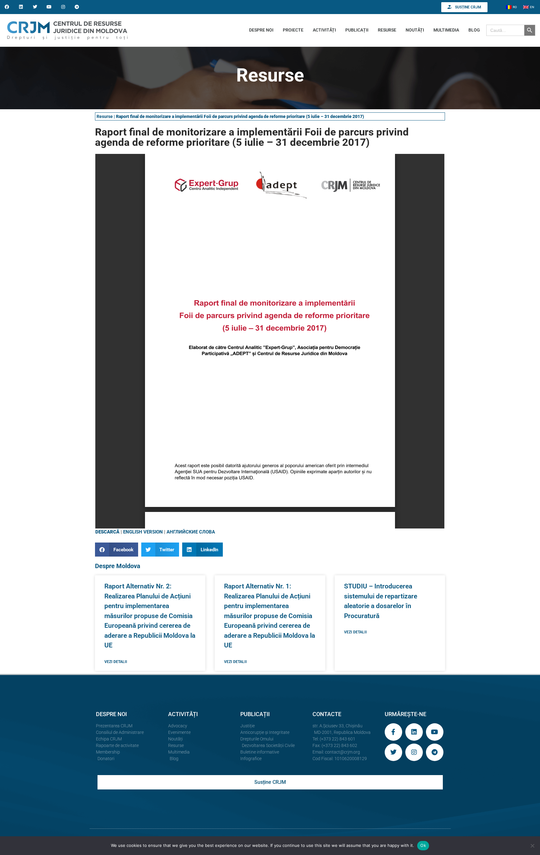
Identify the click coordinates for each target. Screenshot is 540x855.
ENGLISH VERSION (143, 532)
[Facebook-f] (393, 732)
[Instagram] (63, 7)
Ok (423, 845)
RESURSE (387, 29)
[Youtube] (49, 7)
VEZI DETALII (115, 662)
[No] (532, 846)
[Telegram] (77, 7)
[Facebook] (7, 7)
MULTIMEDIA (446, 29)
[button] (116, 550)
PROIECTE (293, 29)
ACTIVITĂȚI (324, 29)
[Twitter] (35, 7)
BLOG (474, 29)
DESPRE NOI (261, 29)
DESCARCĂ (107, 532)
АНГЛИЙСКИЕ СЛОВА (191, 532)
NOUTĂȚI (415, 29)
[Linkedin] (21, 7)
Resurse (105, 116)
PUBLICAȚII (356, 29)
